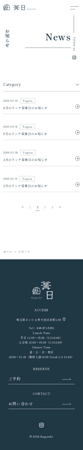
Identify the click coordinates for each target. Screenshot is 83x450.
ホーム (7, 251)
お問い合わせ (20, 403)
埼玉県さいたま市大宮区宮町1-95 (39, 320)
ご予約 (14, 378)
